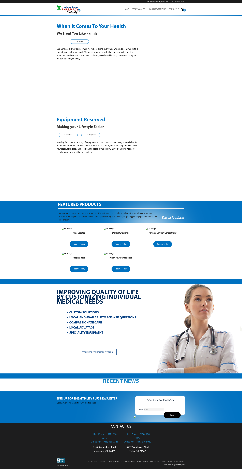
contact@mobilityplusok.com (158, 2)
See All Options (91, 135)
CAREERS (145, 461)
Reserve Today (79, 244)
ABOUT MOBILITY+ (139, 9)
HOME (126, 9)
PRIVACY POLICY (166, 461)
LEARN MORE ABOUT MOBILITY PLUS (97, 352)
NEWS (139, 461)
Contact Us (79, 41)
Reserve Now (68, 135)
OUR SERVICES (114, 461)
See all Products (173, 218)
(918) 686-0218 (179, 2)
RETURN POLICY (179, 461)
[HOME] (69, 14)
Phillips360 (181, 465)
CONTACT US (174, 9)
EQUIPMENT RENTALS (157, 9)
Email (141, 409)
